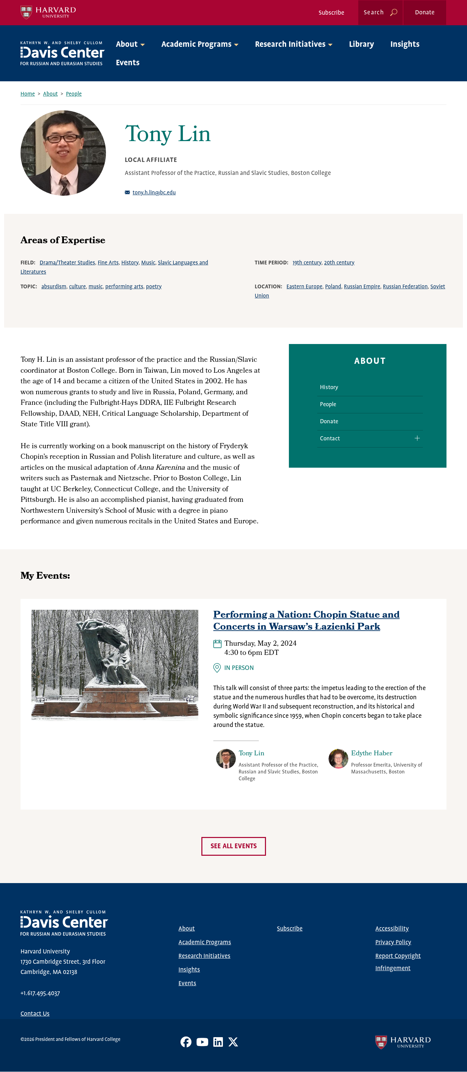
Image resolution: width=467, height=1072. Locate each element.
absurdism (53, 287)
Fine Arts (108, 263)
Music (148, 263)
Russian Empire (362, 287)
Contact (330, 439)
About (50, 94)
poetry (154, 287)
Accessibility (392, 928)
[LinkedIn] (218, 1044)
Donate (425, 12)
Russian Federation (405, 287)
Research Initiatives (204, 956)
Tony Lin (251, 754)
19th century (307, 263)
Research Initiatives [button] (290, 44)
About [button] (127, 44)
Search (374, 12)
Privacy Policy (393, 942)
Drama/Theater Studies (67, 263)
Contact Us (35, 1014)
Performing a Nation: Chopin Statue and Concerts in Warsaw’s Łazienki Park (306, 621)
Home (28, 94)
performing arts (124, 287)
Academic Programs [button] (196, 44)
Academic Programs (204, 942)
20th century (339, 263)
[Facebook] (186, 1044)
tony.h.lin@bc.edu (154, 193)
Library (361, 44)
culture (77, 287)
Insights (404, 44)
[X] (233, 1044)
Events (127, 63)
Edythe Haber (371, 754)
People (74, 94)
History (129, 263)
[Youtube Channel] (202, 1044)
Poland (333, 287)
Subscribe (331, 13)
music (96, 287)
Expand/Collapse (414, 438)
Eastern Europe (304, 287)
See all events (234, 846)
